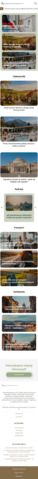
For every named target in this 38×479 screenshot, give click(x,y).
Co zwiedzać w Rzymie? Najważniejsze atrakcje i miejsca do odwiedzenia (18, 308)
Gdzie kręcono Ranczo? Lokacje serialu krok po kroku (17, 45)
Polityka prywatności (19, 469)
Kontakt (19, 417)
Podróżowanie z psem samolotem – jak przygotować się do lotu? (18, 244)
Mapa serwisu (19, 472)
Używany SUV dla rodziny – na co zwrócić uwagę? (17, 27)
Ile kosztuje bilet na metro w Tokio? (19, 448)
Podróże (19, 189)
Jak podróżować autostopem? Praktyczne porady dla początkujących (18, 281)
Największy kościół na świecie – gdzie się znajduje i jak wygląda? (19, 180)
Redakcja (19, 413)
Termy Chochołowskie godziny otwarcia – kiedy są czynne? (16, 64)
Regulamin (19, 476)
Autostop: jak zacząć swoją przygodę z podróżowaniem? (18, 262)
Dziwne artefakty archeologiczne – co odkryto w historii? (19, 460)
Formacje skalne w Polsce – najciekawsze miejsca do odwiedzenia (19, 455)
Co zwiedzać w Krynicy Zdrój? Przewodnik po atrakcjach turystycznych (19, 451)
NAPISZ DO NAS (19, 374)
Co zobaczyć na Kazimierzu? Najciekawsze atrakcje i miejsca (18, 345)
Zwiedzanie (19, 292)
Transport (19, 227)
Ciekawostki (19, 76)
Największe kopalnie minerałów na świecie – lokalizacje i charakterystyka (19, 327)
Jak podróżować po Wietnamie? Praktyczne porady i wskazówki (19, 216)
